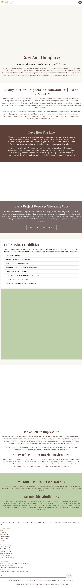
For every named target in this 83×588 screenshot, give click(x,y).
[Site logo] (7, 2)
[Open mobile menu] (80, 2)
